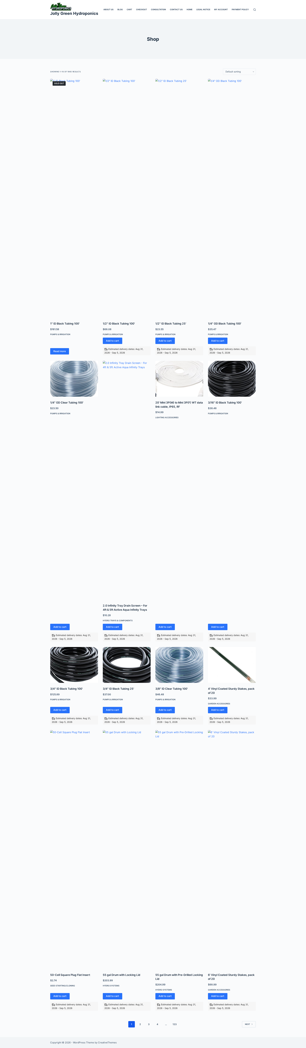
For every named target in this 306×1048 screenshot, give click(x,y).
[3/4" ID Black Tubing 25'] (127, 665)
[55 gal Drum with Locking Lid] (127, 849)
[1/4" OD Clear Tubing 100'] (74, 379)
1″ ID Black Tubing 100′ (65, 323)
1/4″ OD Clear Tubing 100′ (66, 402)
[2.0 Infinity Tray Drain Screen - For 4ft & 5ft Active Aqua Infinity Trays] (127, 480)
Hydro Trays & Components (118, 620)
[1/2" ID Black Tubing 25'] (179, 198)
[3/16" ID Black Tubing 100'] (232, 379)
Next (247, 1024)
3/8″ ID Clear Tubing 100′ (171, 688)
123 (175, 1024)
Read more (59, 351)
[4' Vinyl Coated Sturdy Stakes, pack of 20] (232, 665)
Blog (120, 9)
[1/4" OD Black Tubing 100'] (232, 198)
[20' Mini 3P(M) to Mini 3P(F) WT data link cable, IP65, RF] (179, 379)
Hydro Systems (111, 985)
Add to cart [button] (112, 340)
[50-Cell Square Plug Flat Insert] (74, 849)
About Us (108, 9)
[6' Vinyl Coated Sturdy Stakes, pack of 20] (232, 849)
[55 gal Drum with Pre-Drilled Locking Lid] (179, 849)
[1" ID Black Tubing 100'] (74, 198)
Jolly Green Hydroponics (74, 13)
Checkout (141, 9)
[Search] (254, 9)
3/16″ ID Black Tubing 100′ (225, 402)
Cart (129, 9)
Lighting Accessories (166, 417)
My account (221, 9)
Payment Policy (240, 9)
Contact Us (176, 9)
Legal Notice (203, 9)
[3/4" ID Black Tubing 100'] (74, 665)
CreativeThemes (107, 1042)
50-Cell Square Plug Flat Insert (70, 974)
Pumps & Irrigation (60, 334)
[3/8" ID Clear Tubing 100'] (179, 665)
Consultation (158, 9)
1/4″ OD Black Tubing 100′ (224, 323)
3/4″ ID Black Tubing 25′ (118, 688)
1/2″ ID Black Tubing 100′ (119, 323)
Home (189, 9)
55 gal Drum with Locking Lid (121, 974)
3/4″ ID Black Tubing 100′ (66, 688)
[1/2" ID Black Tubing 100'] (127, 198)
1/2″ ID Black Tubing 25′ (170, 323)
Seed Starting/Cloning (62, 985)
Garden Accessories (219, 703)
